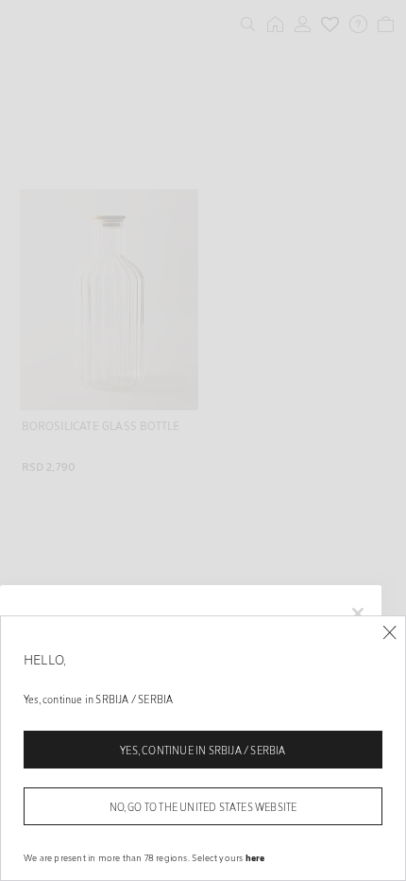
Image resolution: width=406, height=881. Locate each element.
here (255, 857)
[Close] (389, 633)
